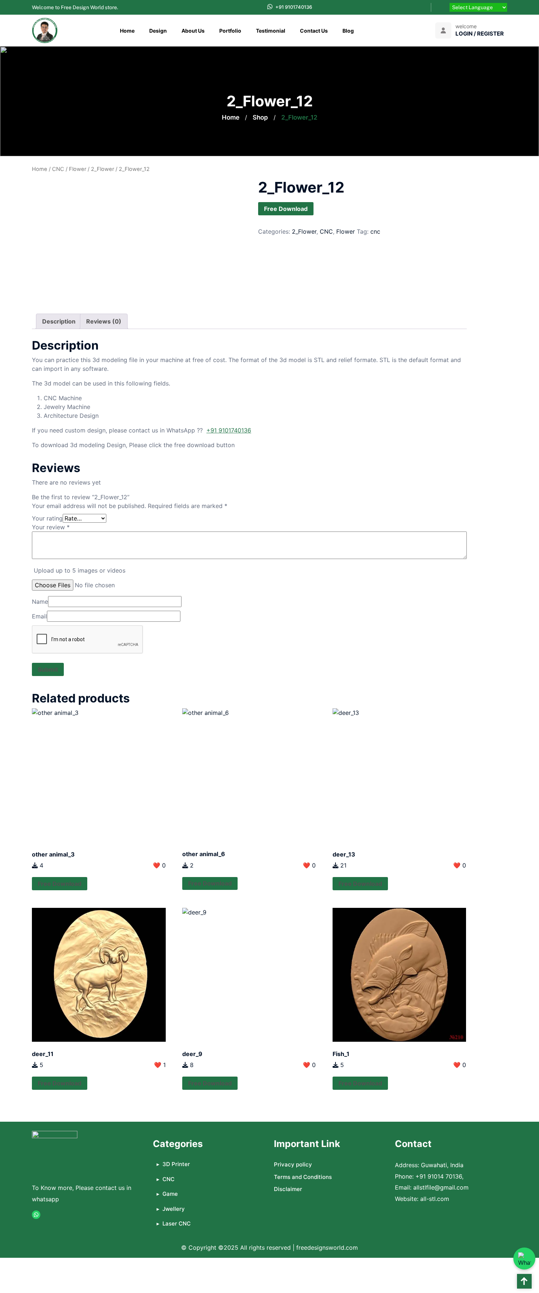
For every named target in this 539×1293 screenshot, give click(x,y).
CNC (58, 169)
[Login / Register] (443, 30)
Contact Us (314, 31)
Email (39, 616)
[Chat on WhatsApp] (524, 1259)
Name (40, 601)
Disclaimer (288, 1189)
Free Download (286, 208)
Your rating (47, 518)
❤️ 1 (160, 1065)
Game (170, 1193)
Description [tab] (59, 321)
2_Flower (102, 169)
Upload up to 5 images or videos (79, 570)
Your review (51, 527)
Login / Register (479, 33)
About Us (193, 31)
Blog (348, 31)
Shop (260, 117)
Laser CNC (176, 1223)
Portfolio (230, 31)
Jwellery (173, 1208)
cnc (375, 231)
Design (158, 31)
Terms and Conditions (303, 1176)
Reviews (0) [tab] (103, 321)
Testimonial (270, 31)
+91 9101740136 (293, 7)
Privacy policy (293, 1164)
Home (127, 31)
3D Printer (176, 1164)
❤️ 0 (159, 865)
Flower (77, 169)
